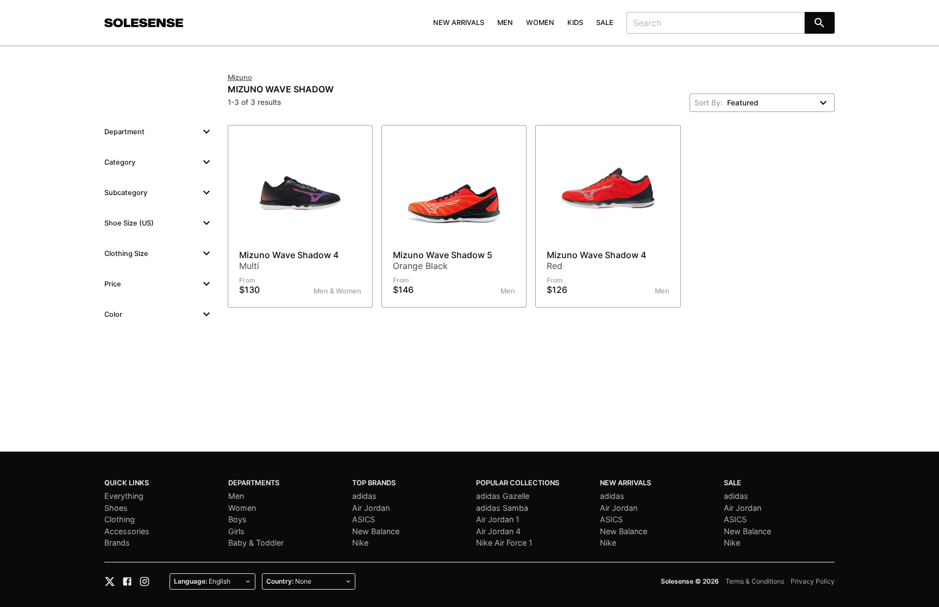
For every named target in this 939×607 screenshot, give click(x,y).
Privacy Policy (813, 581)
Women (540, 22)
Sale (605, 22)
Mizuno (240, 77)
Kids (575, 22)
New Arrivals (458, 22)
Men (505, 22)
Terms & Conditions (754, 581)
